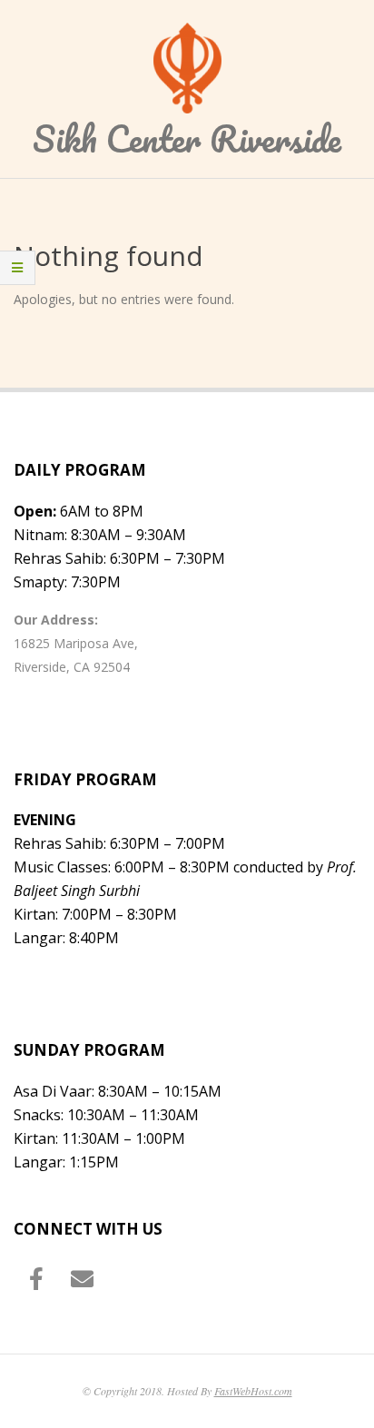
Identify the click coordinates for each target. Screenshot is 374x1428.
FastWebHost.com (253, 1391)
